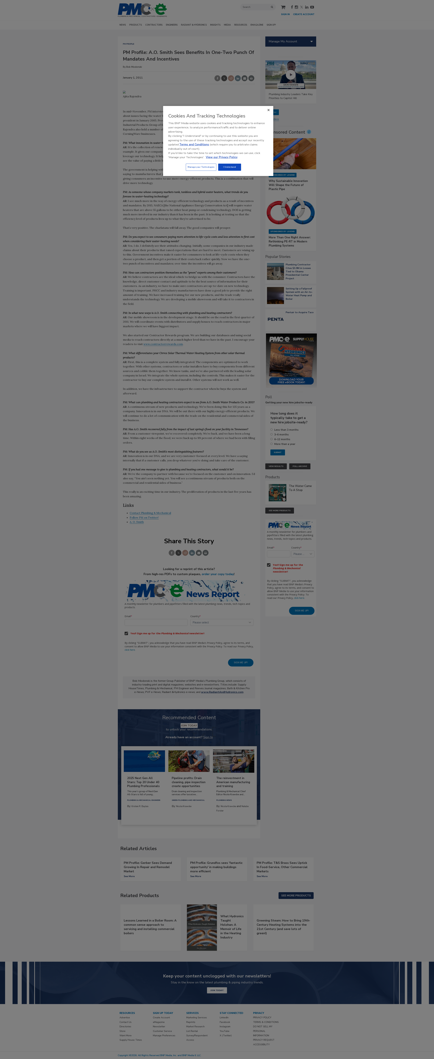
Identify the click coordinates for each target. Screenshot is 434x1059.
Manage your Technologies (201, 167)
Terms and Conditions (194, 144)
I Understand (229, 167)
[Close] (268, 110)
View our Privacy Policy (222, 157)
